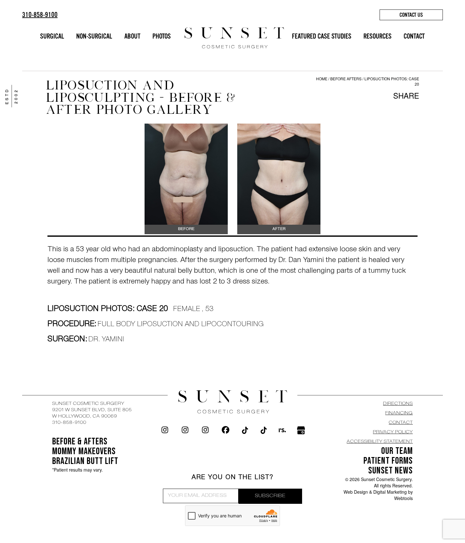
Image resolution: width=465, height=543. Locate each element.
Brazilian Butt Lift (85, 461)
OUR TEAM (397, 451)
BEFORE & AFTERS (80, 441)
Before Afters (346, 78)
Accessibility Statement (380, 442)
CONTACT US (411, 15)
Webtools (403, 498)
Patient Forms (388, 461)
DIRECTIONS (398, 404)
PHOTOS (161, 36)
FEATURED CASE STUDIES (321, 36)
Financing (399, 413)
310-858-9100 (40, 15)
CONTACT (414, 36)
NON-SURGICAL (94, 36)
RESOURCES (377, 36)
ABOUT (132, 36)
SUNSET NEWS (390, 470)
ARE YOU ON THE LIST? (233, 478)
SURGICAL (52, 36)
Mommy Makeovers (84, 451)
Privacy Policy (393, 432)
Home (321, 78)
